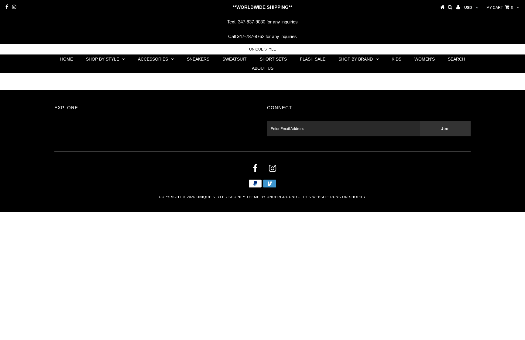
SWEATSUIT (234, 59)
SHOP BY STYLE (102, 59)
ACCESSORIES (153, 59)
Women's (424, 59)
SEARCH (456, 59)
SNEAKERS (198, 59)
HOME (66, 59)
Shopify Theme (243, 197)
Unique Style (262, 49)
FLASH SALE (312, 59)
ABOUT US (262, 68)
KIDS (396, 59)
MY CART (499, 7)
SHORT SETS (273, 59)
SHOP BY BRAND (355, 59)
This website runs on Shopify (334, 197)
